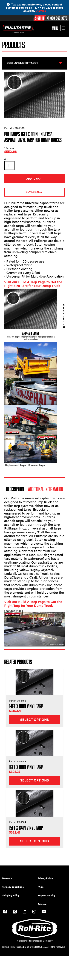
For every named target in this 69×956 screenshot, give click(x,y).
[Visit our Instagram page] (34, 912)
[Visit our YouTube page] (43, 912)
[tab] (15, 489)
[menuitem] (20, 878)
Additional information (45, 489)
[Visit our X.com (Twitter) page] (14, 912)
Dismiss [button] (41, 11)
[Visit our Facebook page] (4, 912)
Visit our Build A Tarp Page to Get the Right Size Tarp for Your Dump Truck (33, 283)
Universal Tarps (36, 465)
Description (15, 489)
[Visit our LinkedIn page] (24, 912)
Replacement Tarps (15, 465)
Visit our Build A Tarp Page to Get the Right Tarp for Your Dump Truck (33, 603)
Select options (34, 719)
